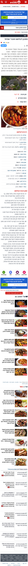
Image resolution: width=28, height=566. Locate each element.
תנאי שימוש (13, 22)
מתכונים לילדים (22, 560)
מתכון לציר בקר (12, 170)
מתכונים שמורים (6, 6)
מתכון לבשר (11, 382)
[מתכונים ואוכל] (15, 2)
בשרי (20, 382)
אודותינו (13, 563)
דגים (19, 555)
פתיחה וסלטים (12, 555)
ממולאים (12, 558)
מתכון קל (16, 382)
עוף (22, 555)
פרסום (9, 565)
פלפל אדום (23, 142)
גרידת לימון (23, 181)
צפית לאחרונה (15, 6)
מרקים (6, 555)
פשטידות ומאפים (9, 557)
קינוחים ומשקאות (19, 557)
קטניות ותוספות (19, 558)
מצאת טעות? (3, 290)
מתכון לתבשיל (5, 382)
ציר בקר (24, 170)
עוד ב (24, 386)
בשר (26, 555)
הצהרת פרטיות (16, 565)
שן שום (24, 173)
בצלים (24, 135)
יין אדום (24, 168)
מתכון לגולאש (25, 383)
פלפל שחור (23, 154)
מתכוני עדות (9, 560)
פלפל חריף (23, 184)
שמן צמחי (23, 162)
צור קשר (24, 563)
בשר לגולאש (23, 147)
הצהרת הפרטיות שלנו (7, 22)
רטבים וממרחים (4, 558)
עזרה (18, 563)
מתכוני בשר (17, 32)
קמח (25, 160)
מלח (25, 151)
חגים (4, 560)
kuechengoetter (17, 128)
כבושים (15, 560)
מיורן (25, 176)
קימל (25, 187)
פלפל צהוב (23, 138)
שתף (2, 45)
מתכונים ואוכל (24, 32)
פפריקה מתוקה (22, 157)
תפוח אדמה (23, 178)
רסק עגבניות (23, 165)
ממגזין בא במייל (12, 469)
